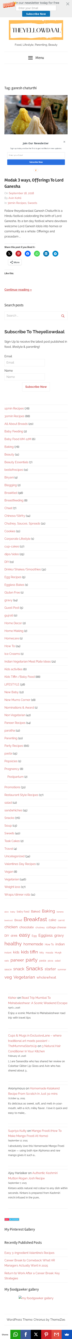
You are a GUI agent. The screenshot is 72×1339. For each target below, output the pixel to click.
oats (6, 960)
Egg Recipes (12, 577)
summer (62, 969)
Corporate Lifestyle (17, 538)
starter (50, 969)
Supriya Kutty (17, 1131)
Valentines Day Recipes (20, 864)
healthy (13, 943)
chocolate (26, 927)
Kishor (12, 997)
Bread (18, 920)
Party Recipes (13, 745)
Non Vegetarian (14, 715)
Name (8, 370)
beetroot (8, 920)
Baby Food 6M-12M (17, 439)
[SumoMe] (67, 1334)
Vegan (8, 871)
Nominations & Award (19, 707)
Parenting (10, 738)
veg (8, 977)
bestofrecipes (13, 469)
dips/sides (11, 554)
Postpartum (15, 777)
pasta (8, 753)
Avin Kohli (14, 198)
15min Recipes (14, 408)
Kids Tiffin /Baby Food (19, 676)
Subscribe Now (36, 14)
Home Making (13, 631)
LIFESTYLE (11, 684)
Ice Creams (12, 654)
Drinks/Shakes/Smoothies (22, 569)
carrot (61, 920)
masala (49, 952)
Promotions (12, 787)
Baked (35, 911)
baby (12, 912)
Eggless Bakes (14, 585)
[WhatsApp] (15, 1334)
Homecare (11, 638)
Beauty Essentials (16, 462)
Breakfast (10, 493)
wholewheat (46, 977)
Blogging (10, 485)
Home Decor (13, 623)
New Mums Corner (17, 700)
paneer (17, 960)
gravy (8, 600)
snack (18, 968)
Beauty (9, 454)
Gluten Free (12, 592)
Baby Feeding (13, 431)
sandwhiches (13, 810)
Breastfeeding (13, 500)
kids (16, 952)
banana (60, 912)
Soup (8, 825)
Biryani (9, 477)
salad (8, 802)
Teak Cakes (12, 841)
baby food (23, 911)
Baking (9, 447)
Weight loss (12, 887)
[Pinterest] (46, 1334)
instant (7, 952)
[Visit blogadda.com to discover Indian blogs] (11, 1220)
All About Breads (16, 424)
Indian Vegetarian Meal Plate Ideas (27, 661)
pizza (50, 960)
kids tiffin (29, 951)
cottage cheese (56, 927)
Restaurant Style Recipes (21, 795)
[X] (36, 1334)
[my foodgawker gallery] (36, 1298)
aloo (6, 912)
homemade (33, 944)
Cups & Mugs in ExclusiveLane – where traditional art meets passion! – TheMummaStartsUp (34, 1041)
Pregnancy (11, 769)
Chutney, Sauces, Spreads (22, 523)
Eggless (45, 935)
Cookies (9, 531)
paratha (9, 730)
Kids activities (13, 669)
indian (60, 944)
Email (8, 356)
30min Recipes (17, 203)
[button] (36, 8)
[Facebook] (25, 1334)
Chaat (8, 508)
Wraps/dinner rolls (17, 894)
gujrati (8, 615)
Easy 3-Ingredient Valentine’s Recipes (29, 1253)
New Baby (11, 692)
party (32, 960)
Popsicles (11, 761)
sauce (8, 969)
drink (14, 935)
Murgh (58, 952)
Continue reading (16, 289)
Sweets (32, 203)
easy (24, 935)
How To (9, 646)
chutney (40, 927)
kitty (42, 952)
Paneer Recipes (14, 723)
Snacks (9, 818)
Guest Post (11, 607)
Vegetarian (11, 879)
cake (52, 920)
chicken (11, 927)
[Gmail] (57, 1334)
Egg (34, 935)
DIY (6, 562)
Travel (8, 848)
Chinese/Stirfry (14, 516)
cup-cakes (11, 546)
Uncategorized (14, 856)
